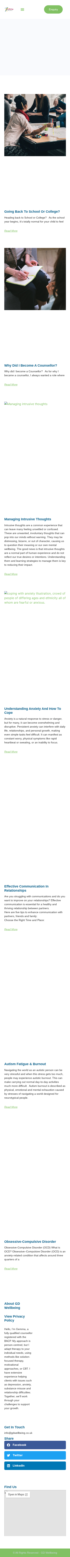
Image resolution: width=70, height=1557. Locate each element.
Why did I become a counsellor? (30, 365)
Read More (11, 230)
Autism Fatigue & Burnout (25, 1064)
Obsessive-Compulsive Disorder (30, 1242)
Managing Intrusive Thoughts (27, 519)
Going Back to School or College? (32, 211)
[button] (22, 9)
